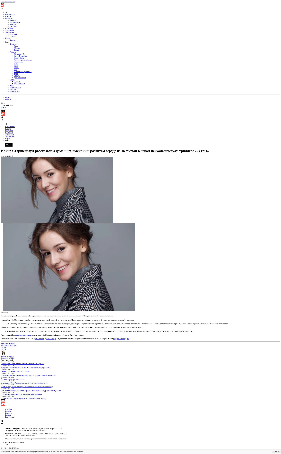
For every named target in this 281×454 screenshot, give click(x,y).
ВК (128, 339)
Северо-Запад (19, 58)
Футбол (17, 82)
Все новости (10, 14)
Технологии (9, 32)
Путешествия (15, 22)
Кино (16, 46)
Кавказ (16, 68)
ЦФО (16, 64)
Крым (16, 66)
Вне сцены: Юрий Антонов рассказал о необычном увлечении (24, 383)
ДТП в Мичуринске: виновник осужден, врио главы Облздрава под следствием (31, 391)
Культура (13, 44)
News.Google (51, 339)
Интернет (13, 34)
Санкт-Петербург (20, 56)
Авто (12, 85)
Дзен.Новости (39, 339)
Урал (16, 74)
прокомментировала (24, 335)
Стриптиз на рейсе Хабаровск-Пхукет (15, 371)
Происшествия (15, 87)
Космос (12, 40)
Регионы (13, 52)
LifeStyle (13, 26)
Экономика (9, 30)
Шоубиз (13, 24)
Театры (16, 50)
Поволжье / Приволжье (23, 72)
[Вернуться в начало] (2, 6)
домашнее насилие (8, 343)
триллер (4, 349)
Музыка (17, 48)
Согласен (277, 452)
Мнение (13, 89)
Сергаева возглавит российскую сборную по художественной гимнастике (28, 375)
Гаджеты (13, 36)
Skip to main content (8, 2)
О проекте (8, 409)
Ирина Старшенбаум (8, 345)
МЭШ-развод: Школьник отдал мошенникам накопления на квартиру (27, 387)
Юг (15, 70)
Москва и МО (19, 54)
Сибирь (17, 76)
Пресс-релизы (15, 91)
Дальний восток (20, 78)
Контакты (8, 413)
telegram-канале (119, 339)
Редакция (8, 97)
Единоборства (19, 84)
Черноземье (18, 62)
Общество (9, 18)
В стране (13, 20)
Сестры (3, 347)
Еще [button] (6, 140)
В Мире (8, 16)
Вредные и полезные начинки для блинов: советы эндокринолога (25, 367)
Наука (7, 38)
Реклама (8, 99)
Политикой (80, 451)
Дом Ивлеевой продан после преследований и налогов (21, 394)
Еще (6, 42)
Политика (9, 28)
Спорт (12, 80)
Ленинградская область (23, 60)
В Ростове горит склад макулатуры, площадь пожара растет (23, 398)
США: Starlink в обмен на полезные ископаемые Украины (22, 364)
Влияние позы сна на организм (12, 379)
